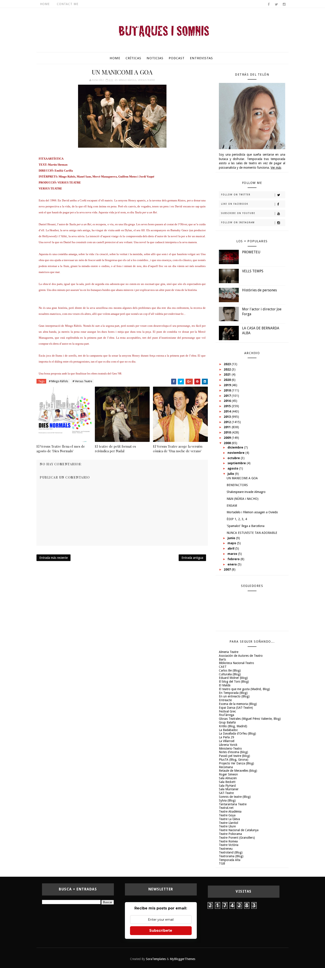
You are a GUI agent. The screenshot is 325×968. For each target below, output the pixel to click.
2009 (228, 437)
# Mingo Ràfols (58, 381)
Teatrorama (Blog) (231, 856)
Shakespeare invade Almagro (246, 492)
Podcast (177, 58)
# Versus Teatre (82, 381)
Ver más (276, 167)
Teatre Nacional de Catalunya (238, 830)
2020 (228, 380)
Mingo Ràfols (127, 80)
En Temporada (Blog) (233, 693)
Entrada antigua (192, 557)
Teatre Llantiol (228, 823)
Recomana (226, 767)
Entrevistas (201, 58)
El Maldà (224, 685)
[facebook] (268, 4)
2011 (228, 427)
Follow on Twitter (235, 194)
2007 (228, 569)
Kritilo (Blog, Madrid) (233, 726)
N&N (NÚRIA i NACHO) (242, 498)
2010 (228, 432)
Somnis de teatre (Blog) (235, 796)
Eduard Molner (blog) (233, 678)
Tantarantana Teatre (233, 804)
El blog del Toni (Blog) (234, 681)
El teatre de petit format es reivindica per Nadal (115, 448)
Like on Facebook (234, 204)
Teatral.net (226, 808)
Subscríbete (160, 930)
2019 (228, 385)
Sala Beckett (227, 782)
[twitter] (276, 4)
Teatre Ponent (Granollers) (237, 837)
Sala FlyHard (227, 785)
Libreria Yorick (228, 745)
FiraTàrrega (226, 715)
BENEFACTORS (237, 485)
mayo (232, 543)
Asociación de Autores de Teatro (241, 655)
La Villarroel (226, 741)
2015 (228, 406)
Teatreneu (226, 848)
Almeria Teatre (228, 652)
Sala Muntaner (229, 789)
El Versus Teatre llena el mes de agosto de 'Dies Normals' (60, 448)
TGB (222, 863)
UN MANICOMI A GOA (242, 478)
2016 (228, 401)
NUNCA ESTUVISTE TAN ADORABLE (252, 533)
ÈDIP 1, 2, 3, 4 (237, 519)
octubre (234, 458)
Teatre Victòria (228, 845)
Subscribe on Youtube (238, 213)
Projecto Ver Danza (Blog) (236, 763)
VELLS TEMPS (252, 271)
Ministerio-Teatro (230, 748)
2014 (228, 411)
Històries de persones (259, 290)
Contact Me (67, 4)
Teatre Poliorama (230, 834)
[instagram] (284, 4)
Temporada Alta (229, 860)
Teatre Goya (227, 815)
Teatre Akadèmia (230, 811)
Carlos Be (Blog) (230, 670)
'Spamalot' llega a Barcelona (245, 526)
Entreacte (225, 700)
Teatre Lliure (227, 826)
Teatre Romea (228, 841)
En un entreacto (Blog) (234, 696)
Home (45, 4)
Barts (222, 659)
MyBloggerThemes (182, 959)
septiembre (237, 463)
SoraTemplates (156, 959)
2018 (228, 390)
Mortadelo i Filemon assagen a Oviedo (252, 512)
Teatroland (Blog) (231, 852)
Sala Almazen (228, 778)
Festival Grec (227, 711)
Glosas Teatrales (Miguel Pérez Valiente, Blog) (250, 718)
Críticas (133, 58)
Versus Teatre (146, 80)
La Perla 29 (226, 737)
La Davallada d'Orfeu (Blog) (237, 733)
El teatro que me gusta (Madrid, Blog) (244, 689)
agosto (233, 468)
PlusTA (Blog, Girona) (233, 759)
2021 (228, 374)
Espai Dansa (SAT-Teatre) (236, 707)
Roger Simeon (228, 774)
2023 (228, 364)
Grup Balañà (227, 722)
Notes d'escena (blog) (233, 752)
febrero (234, 559)
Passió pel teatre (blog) (234, 756)
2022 (228, 369)
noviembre (236, 452)
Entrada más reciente (53, 557)
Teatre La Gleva (229, 819)
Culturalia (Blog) (230, 674)
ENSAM (232, 505)
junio (232, 538)
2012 (228, 422)
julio (231, 473)
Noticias (155, 58)
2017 (228, 395)
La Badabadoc (228, 730)
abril (231, 548)
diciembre (236, 447)
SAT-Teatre (226, 793)
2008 (228, 443)
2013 (228, 416)
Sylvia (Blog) (227, 800)
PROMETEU (251, 252)
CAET (223, 666)
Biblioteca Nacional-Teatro (236, 663)
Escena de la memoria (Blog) (238, 704)
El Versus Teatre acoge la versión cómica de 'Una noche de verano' (177, 448)
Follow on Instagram (238, 222)
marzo (233, 554)
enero (233, 564)
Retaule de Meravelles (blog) (238, 770)
